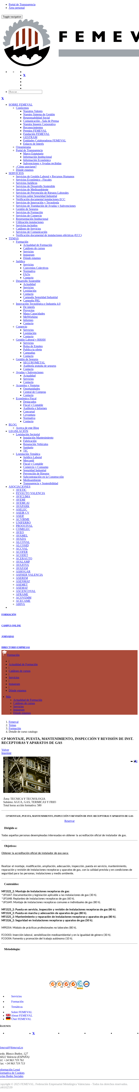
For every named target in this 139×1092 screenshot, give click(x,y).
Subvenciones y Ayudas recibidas (42, 163)
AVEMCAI (22, 502)
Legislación (29, 290)
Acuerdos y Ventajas (27, 385)
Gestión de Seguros (27, 209)
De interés (29, 307)
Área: (6, 798)
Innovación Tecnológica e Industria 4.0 (38, 303)
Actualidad (29, 284)
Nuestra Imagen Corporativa (39, 124)
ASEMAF (22, 587)
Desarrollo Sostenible (28, 280)
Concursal (29, 411)
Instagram (28, 254)
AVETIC (21, 489)
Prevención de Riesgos (36, 473)
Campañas (29, 352)
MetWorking (30, 316)
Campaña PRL (31, 300)
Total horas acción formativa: (19, 805)
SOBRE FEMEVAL (21, 104)
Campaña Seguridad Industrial (40, 297)
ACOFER (22, 551)
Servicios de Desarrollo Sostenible (35, 186)
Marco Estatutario (33, 153)
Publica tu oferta (32, 349)
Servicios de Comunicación (31, 231)
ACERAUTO (24, 558)
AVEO (20, 532)
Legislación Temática (28, 453)
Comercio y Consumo (35, 467)
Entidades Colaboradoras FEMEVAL (44, 140)
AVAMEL (22, 535)
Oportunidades (31, 388)
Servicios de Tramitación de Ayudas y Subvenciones (46, 205)
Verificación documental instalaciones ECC (40, 199)
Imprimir (6, 753)
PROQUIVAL (24, 525)
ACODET (22, 555)
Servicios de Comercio (29, 215)
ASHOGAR (23, 571)
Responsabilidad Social (36, 117)
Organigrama (23, 147)
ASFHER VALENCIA (29, 574)
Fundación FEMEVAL (36, 134)
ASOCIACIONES (19, 486)
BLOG (13, 424)
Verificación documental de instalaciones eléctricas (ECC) (49, 235)
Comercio (21, 326)
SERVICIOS (16, 173)
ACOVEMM (23, 597)
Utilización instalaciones (30, 222)
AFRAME (22, 594)
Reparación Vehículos (35, 444)
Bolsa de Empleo (33, 346)
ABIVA (20, 604)
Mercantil (28, 460)
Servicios (28, 251)
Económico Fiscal (26, 398)
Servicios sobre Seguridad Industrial (36, 196)
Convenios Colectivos (35, 267)
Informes (28, 320)
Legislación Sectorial (28, 434)
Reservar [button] (69, 820)
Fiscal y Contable (33, 405)
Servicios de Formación (29, 212)
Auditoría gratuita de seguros (39, 365)
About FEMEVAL (21, 1015)
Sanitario (28, 447)
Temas (12, 725)
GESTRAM (30, 137)
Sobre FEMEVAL (21, 1012)
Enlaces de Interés (33, 143)
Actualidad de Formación (37, 245)
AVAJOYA (22, 564)
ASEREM (22, 578)
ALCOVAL (23, 542)
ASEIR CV (22, 512)
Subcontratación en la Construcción (43, 476)
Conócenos (22, 107)
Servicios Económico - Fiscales (34, 179)
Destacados (29, 401)
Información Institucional (37, 156)
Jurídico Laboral (32, 457)
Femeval (13, 721)
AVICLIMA (23, 496)
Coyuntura (29, 414)
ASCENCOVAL (26, 591)
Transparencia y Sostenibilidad (40, 483)
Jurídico (20, 261)
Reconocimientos (33, 127)
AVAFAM (22, 568)
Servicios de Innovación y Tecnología (37, 202)
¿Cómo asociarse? (26, 166)
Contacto (28, 277)
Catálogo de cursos (34, 248)
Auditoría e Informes (35, 408)
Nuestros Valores (33, 111)
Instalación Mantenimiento (38, 437)
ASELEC (21, 509)
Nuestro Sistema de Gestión (39, 114)
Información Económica (37, 160)
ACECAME (23, 600)
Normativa (29, 271)
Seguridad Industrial (34, 470)
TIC (25, 450)
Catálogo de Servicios (28, 228)
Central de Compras (34, 391)
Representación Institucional (32, 218)
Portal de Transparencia (22, 4)
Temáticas (16, 1006)
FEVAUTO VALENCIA (30, 493)
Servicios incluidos (26, 225)
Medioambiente (32, 480)
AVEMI (20, 499)
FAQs (26, 274)
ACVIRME (23, 519)
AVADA (21, 538)
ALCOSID (22, 545)
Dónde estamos (24, 169)
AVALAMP (23, 561)
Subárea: (8, 802)
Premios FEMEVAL (35, 130)
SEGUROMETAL (34, 362)
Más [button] (8, 696)
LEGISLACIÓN (18, 431)
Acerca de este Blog (27, 427)
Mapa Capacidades (34, 313)
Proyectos (28, 310)
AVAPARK (23, 506)
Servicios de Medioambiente (32, 189)
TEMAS (14, 238)
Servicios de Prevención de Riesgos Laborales (42, 192)
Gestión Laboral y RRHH (31, 339)
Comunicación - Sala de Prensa (41, 120)
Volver (5, 749)
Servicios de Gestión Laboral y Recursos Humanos (45, 176)
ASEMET (22, 584)
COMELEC (23, 529)
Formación (22, 241)
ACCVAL (22, 548)
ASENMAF (23, 581)
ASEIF (20, 516)
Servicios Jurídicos (26, 182)
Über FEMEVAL (20, 1019)
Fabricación (30, 440)
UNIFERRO (23, 522)
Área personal (17, 7)
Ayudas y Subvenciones (29, 372)
